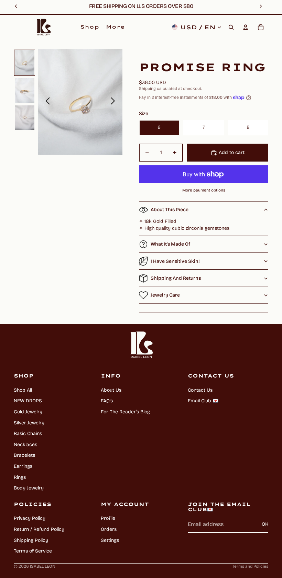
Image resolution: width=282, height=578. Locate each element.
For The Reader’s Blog (125, 412)
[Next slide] (114, 102)
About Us (111, 390)
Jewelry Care (165, 295)
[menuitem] (115, 27)
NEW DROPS (28, 401)
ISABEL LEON (42, 566)
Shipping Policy (31, 540)
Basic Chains (28, 433)
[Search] (231, 27)
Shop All (23, 390)
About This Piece (169, 210)
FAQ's (107, 401)
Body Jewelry (29, 488)
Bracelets (24, 455)
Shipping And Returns (176, 278)
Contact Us (200, 390)
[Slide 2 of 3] (24, 90)
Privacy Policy (29, 518)
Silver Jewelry (29, 423)
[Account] (245, 27)
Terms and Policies (250, 566)
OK (265, 524)
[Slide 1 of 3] (24, 62)
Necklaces (25, 444)
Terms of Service (33, 551)
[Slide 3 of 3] (24, 117)
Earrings (23, 466)
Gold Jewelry (28, 412)
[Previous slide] (46, 102)
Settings (110, 540)
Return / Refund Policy (39, 529)
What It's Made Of (170, 244)
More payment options (203, 190)
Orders (109, 529)
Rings (20, 477)
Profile (108, 518)
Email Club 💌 (203, 401)
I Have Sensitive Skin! (175, 261)
